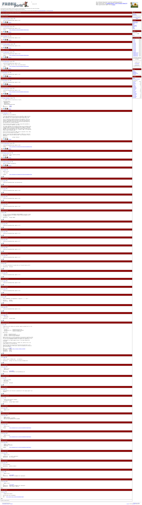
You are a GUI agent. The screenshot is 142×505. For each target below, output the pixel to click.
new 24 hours (135, 93)
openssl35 (134, 45)
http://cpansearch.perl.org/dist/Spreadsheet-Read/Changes (20, 427)
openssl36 (134, 49)
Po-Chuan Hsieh (6, 26)
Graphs (134, 78)
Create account (135, 14)
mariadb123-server (135, 55)
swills (4, 180)
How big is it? (135, 25)
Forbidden (134, 85)
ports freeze (4, 10)
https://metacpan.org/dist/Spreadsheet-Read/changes (19, 29)
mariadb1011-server (135, 52)
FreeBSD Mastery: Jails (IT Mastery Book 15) (116, 3)
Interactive (134, 92)
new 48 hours (135, 94)
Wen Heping (5, 36)
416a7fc (9, 68)
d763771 (9, 84)
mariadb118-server (135, 54)
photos (113, 4)
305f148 (9, 165)
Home (134, 70)
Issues (134, 23)
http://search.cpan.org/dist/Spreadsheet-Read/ (15, 496)
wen (4, 471)
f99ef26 (9, 22)
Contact (134, 28)
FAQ (133, 24)
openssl (134, 40)
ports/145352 (11, 484)
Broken (134, 82)
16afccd (9, 57)
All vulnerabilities (137, 63)
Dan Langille (133, 503)
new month (134, 97)
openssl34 (134, 43)
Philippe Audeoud (6, 18)
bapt (4, 389)
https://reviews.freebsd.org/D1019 (18, 348)
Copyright (128, 503)
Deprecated (134, 83)
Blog (133, 27)
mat (4, 263)
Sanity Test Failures (135, 73)
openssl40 (134, 50)
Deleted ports (134, 72)
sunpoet (4, 169)
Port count (134, 81)
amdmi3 (4, 315)
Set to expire (134, 91)
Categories (134, 71)
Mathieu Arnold (6, 161)
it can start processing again (41, 10)
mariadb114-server (135, 53)
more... (134, 35)
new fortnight (135, 96)
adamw (4, 357)
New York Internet (135, 17)
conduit (134, 39)
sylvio (4, 481)
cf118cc (9, 157)
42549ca (9, 76)
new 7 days (134, 95)
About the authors (135, 22)
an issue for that (51, 10)
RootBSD (137, 18)
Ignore (134, 84)
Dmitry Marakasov (6, 98)
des (4, 212)
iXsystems (138, 17)
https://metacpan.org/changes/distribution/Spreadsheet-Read (20, 146)
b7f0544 (9, 139)
